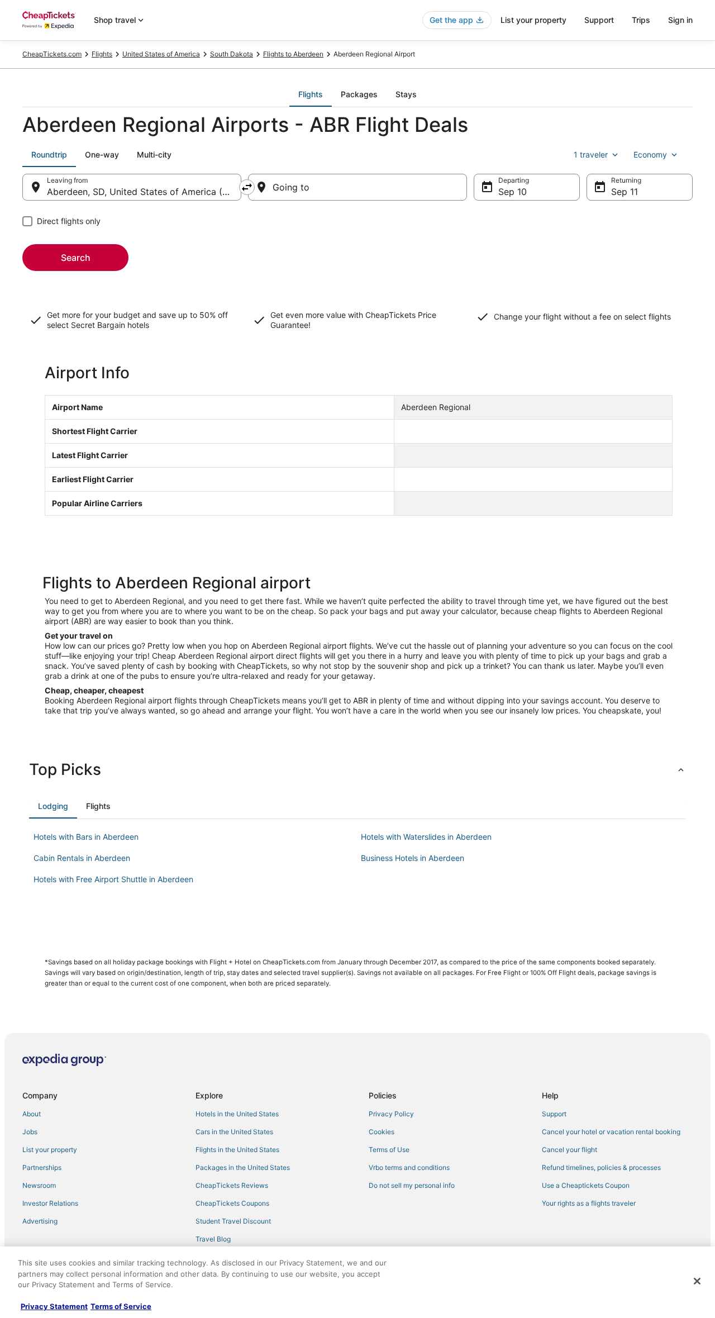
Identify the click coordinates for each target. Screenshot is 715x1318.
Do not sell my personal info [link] (412, 1185)
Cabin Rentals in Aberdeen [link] (82, 858)
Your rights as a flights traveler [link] (589, 1203)
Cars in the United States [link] (234, 1131)
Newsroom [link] (39, 1185)
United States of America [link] (161, 54)
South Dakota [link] (231, 54)
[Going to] (357, 187)
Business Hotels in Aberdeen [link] (412, 858)
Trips (641, 20)
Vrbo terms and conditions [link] (409, 1167)
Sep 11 (624, 191)
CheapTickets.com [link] (52, 54)
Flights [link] (102, 54)
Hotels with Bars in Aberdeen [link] (86, 836)
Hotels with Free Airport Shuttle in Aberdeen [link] (113, 879)
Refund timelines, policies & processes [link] (601, 1167)
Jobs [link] (29, 1131)
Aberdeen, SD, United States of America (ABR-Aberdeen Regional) (144, 191)
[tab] (310, 94)
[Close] (697, 1281)
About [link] (31, 1114)
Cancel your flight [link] (569, 1149)
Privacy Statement (54, 1306)
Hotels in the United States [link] (237, 1114)
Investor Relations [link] (50, 1203)
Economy (650, 154)
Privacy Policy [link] (391, 1114)
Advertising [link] (40, 1221)
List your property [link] (49, 1149)
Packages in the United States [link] (243, 1167)
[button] (357, 769)
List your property (533, 20)
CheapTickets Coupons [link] (232, 1203)
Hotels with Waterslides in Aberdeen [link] (426, 836)
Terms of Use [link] (389, 1149)
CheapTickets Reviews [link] (232, 1185)
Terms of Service (120, 1306)
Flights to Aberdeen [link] (293, 54)
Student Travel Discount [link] (233, 1221)
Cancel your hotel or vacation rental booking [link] (611, 1131)
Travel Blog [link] (213, 1239)
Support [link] (554, 1114)
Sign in (680, 20)
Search (75, 257)
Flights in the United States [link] (237, 1149)
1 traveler (591, 154)
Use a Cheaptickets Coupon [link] (586, 1185)
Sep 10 (512, 191)
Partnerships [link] (41, 1167)
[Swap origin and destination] (247, 187)
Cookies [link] (381, 1131)
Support (599, 20)
